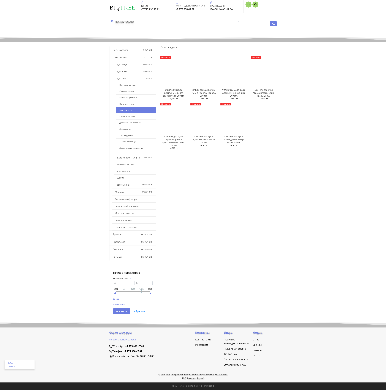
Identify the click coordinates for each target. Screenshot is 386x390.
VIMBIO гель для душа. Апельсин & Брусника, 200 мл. (233, 92)
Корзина (11, 366)
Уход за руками (126, 135)
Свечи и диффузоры (126, 198)
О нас (256, 339)
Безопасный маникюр (127, 205)
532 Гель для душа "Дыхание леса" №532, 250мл (203, 139)
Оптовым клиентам (235, 365)
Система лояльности (236, 359)
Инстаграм (201, 344)
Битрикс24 (207, 386)
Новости (258, 350)
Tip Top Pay (230, 354)
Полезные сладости (126, 227)
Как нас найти (203, 339)
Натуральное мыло (127, 85)
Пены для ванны (126, 104)
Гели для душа (125, 110)
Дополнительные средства (131, 148)
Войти (10, 363)
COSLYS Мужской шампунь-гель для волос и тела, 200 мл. (174, 92)
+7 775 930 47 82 (134, 346)
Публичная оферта (235, 348)
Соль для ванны (126, 91)
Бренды (257, 344)
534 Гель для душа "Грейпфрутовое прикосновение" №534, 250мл (174, 141)
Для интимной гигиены (130, 122)
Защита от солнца (127, 141)
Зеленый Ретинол (126, 164)
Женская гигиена (124, 213)
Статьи (256, 355)
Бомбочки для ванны (128, 97)
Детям (120, 177)
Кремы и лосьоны (127, 116)
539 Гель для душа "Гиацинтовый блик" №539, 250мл (264, 92)
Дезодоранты (125, 129)
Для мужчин (123, 171)
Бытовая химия (123, 219)
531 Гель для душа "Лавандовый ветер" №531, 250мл (234, 139)
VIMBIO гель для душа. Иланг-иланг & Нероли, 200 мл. (204, 92)
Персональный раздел (122, 339)
